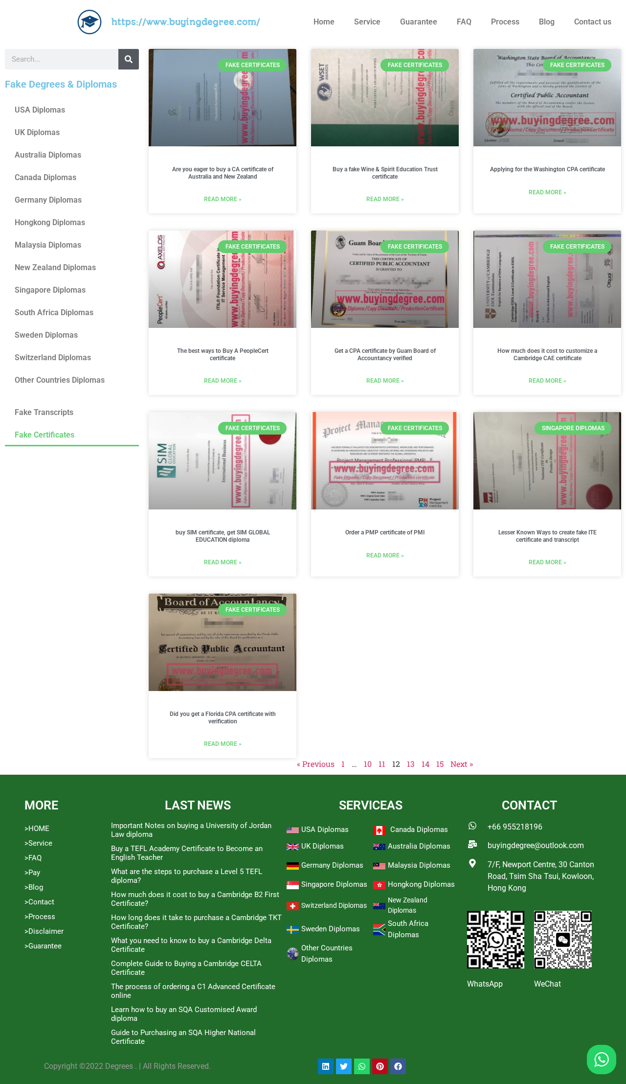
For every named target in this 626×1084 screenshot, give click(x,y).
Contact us (592, 21)
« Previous (316, 764)
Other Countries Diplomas (60, 380)
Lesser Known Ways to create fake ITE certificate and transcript (547, 536)
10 (368, 764)
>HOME (36, 828)
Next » (461, 764)
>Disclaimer (44, 931)
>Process (39, 916)
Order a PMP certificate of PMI (385, 532)
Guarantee (418, 21)
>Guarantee (43, 946)
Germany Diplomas (48, 200)
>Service (38, 843)
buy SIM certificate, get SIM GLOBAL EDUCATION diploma (223, 536)
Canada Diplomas (45, 177)
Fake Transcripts (44, 412)
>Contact (39, 902)
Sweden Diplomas (46, 335)
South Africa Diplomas (54, 312)
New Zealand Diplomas (55, 267)
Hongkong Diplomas (50, 222)
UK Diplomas (37, 132)
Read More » (223, 199)
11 (382, 764)
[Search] (128, 59)
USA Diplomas (40, 110)
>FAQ (33, 857)
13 (411, 764)
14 (425, 764)
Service (367, 21)
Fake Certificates (44, 434)
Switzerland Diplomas (53, 357)
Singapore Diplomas (50, 290)
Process (505, 21)
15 (440, 764)
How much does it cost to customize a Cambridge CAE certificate (547, 354)
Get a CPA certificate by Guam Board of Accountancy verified (385, 354)
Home (324, 21)
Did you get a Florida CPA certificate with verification (223, 717)
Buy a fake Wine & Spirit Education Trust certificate (385, 173)
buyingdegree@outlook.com (536, 845)
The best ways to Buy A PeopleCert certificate (222, 354)
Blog (547, 21)
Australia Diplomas (48, 155)
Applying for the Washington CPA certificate (547, 169)
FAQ (464, 21)
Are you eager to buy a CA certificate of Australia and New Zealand (222, 173)
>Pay (32, 872)
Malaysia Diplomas (48, 245)
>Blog (33, 887)
